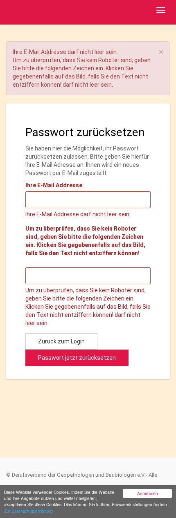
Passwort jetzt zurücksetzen (77, 357)
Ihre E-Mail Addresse (53, 185)
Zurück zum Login (61, 341)
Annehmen (147, 493)
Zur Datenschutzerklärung (28, 511)
